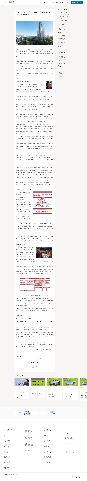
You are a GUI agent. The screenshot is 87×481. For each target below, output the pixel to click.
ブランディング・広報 (62, 30)
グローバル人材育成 (62, 42)
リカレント (67, 18)
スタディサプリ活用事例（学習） (29, 445)
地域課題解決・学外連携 (28, 438)
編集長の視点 (61, 76)
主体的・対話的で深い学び (28, 437)
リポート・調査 (55, 2)
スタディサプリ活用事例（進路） (29, 444)
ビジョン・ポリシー (62, 28)
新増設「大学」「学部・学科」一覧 (70, 443)
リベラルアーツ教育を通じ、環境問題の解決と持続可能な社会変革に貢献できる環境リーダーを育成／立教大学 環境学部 (54, 389)
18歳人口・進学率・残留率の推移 (69, 440)
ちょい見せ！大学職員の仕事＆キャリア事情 (71, 429)
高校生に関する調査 (68, 436)
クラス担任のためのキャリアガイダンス (70, 452)
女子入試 (69, 14)
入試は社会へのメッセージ (63, 73)
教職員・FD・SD (61, 53)
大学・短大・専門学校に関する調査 (70, 439)
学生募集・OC (34, 395)
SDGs (59, 43)
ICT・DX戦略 (61, 56)
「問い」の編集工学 (27, 443)
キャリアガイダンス (68, 451)
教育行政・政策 (61, 66)
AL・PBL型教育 (61, 39)
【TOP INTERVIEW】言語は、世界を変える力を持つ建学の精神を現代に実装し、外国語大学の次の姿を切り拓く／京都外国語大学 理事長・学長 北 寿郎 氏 (22, 390)
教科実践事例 (26, 436)
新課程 (65, 14)
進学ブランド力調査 (61, 12)
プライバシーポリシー (33, 477)
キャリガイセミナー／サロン (28, 429)
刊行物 (67, 2)
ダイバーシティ (6, 453)
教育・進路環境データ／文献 (28, 431)
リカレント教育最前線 (62, 74)
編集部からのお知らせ (28, 450)
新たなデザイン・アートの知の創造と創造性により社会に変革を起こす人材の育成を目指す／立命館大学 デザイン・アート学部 (70, 389)
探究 (63, 16)
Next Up (66, 426)
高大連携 (67, 12)
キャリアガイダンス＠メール (28, 446)
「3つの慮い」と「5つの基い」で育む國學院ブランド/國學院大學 (28, 358)
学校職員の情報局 (68, 423)
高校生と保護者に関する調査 (69, 438)
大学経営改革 (61, 72)
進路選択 (67, 16)
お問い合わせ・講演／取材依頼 (76, 2)
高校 (49, 2)
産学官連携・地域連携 (62, 63)
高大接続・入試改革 (62, 35)
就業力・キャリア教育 (62, 48)
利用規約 (39, 477)
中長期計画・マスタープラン (63, 29)
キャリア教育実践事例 (28, 433)
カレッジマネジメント (68, 450)
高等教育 (45, 2)
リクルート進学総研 (19, 6)
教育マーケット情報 (62, 67)
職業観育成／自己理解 (28, 439)
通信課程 (66, 20)
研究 (59, 60)
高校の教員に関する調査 (68, 437)
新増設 (60, 16)
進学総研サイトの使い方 (14, 477)
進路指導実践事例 (27, 432)
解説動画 (61, 2)
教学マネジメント (61, 18)
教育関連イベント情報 (28, 430)
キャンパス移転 (61, 20)
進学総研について (7, 477)
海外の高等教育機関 (62, 69)
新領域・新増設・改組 (62, 38)
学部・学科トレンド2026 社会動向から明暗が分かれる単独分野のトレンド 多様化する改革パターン (38, 389)
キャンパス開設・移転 (62, 57)
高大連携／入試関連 (27, 426)
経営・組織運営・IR (62, 52)
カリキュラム (60, 14)
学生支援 (60, 49)
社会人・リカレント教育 (7, 439)
